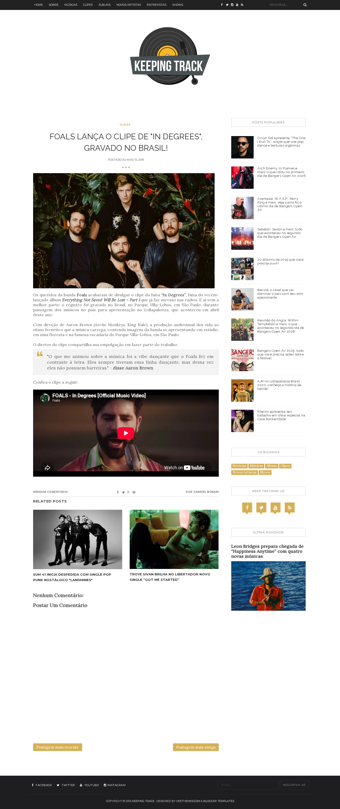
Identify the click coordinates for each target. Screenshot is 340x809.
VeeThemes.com (188, 801)
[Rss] (290, 507)
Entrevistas (156, 4)
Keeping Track (143, 801)
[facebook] (223, 5)
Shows (177, 4)
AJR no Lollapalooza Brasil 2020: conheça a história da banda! (279, 385)
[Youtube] (276, 507)
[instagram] (233, 5)
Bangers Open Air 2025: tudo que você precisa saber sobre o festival (280, 354)
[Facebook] (247, 507)
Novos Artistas (128, 4)
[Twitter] (261, 507)
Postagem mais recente (57, 747)
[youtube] (238, 5)
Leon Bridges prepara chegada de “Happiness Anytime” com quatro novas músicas (267, 551)
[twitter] (228, 5)
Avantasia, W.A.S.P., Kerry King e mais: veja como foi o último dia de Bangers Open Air (279, 204)
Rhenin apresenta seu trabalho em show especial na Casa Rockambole (281, 415)
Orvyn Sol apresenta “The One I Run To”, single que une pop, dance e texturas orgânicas (281, 141)
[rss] (243, 5)
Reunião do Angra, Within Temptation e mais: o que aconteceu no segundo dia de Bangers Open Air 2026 (280, 325)
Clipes (88, 4)
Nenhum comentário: (50, 492)
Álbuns (105, 4)
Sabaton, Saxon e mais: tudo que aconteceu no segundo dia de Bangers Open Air (279, 233)
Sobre (53, 4)
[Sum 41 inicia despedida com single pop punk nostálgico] (77, 539)
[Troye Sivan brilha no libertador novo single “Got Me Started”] (174, 539)
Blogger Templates (218, 801)
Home (38, 4)
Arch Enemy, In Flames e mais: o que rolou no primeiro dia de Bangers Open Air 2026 (281, 172)
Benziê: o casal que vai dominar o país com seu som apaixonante (280, 293)
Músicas (70, 4)
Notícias (239, 466)
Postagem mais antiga (196, 747)
